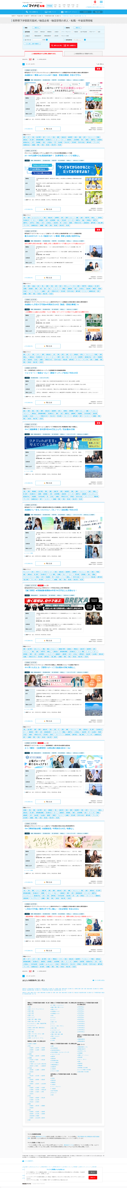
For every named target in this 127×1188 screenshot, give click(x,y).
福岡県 (31, 1111)
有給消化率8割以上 (55, 1050)
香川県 (37, 1105)
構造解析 (34, 491)
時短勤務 (38, 142)
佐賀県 (37, 1111)
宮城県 (43, 1047)
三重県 (31, 1081)
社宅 (33, 142)
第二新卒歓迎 (54, 1048)
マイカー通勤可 (55, 1062)
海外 (77, 6)
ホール (38, 890)
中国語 (97, 137)
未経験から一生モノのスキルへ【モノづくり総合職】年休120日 (51, 510)
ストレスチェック (93, 494)
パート (30, 291)
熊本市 (43, 1117)
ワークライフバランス (28, 577)
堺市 (43, 1091)
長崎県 (43, 1111)
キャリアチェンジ (35, 898)
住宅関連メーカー (55, 1011)
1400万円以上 (81, 1029)
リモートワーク (67, 416)
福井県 (43, 1075)
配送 (54, 137)
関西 (60, 6)
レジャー (53, 1019)
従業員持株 (86, 222)
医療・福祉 (31, 1011)
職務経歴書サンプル (83, 1047)
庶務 (72, 491)
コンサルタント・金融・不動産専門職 (37, 1023)
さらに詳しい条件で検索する (33, 43)
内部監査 (76, 354)
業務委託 (53, 1082)
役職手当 (78, 220)
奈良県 (37, 1089)
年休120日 (66, 142)
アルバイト (36, 291)
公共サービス (32, 1029)
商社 (52, 1015)
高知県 (31, 1107)
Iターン (63, 139)
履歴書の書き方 (81, 1049)
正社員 (65, 222)
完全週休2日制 (54, 1060)
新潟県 (31, 1069)
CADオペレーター (48, 571)
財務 (76, 137)
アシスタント (94, 411)
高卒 (98, 291)
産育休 (51, 734)
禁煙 (36, 288)
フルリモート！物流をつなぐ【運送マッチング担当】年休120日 (51, 373)
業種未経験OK (81, 1041)
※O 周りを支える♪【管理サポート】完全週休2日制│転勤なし (50, 667)
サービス (53, 1017)
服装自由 (25, 139)
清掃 (43, 354)
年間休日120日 (77, 222)
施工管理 (38, 137)
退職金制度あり (55, 1064)
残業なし (69, 577)
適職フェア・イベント (83, 1055)
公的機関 (53, 1038)
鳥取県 (31, 1097)
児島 (33, 137)
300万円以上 (81, 1007)
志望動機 (80, 1053)
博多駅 (99, 288)
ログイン (95, 4)
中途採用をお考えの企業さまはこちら (96, 7)
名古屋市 (44, 1083)
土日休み (75, 654)
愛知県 (43, 1079)
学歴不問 (87, 217)
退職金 (87, 139)
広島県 (31, 1099)
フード (53, 1023)
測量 (50, 491)
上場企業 (53, 1068)
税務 (80, 137)
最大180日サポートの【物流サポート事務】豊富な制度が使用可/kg (52, 236)
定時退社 (100, 217)
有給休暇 (56, 222)
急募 (82, 217)
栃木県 (37, 1055)
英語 (93, 571)
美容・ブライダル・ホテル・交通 (36, 1033)
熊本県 (31, 1113)
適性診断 (80, 1057)
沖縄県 (37, 1115)
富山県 (31, 1075)
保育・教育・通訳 (33, 1036)
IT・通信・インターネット (57, 1005)
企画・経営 (31, 1013)
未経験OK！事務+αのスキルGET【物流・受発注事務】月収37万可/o (53, 75)
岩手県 (37, 1047)
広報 (55, 729)
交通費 (24, 288)
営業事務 (71, 411)
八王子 (33, 959)
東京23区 (44, 1063)
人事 (54, 354)
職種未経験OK (81, 1039)
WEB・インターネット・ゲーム (36, 1038)
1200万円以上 (81, 1025)
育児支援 (77, 574)
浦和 (24, 137)
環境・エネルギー (55, 1036)
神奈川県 (53, 145)
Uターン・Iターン (82, 1059)
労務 (52, 286)
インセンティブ (56, 288)
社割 (44, 142)
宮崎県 (43, 1113)
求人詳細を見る (29, 128)
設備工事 (56, 491)
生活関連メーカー (55, 1013)
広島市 (37, 1101)
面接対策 (80, 1063)
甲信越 (49, 6)
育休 (82, 139)
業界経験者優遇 (39, 139)
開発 (46, 491)
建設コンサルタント (51, 649)
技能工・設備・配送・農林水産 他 (36, 1027)
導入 (43, 286)
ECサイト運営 (76, 286)
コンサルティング (55, 1030)
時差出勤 (65, 359)
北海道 (55, 4)
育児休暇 (74, 142)
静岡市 (31, 1083)
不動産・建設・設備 (56, 1032)
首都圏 (68, 4)
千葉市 (31, 1063)
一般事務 (65, 411)
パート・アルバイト (56, 1086)
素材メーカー (54, 1009)
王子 (29, 137)
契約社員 (101, 654)
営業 (29, 217)
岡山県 (43, 1097)
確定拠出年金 (26, 142)
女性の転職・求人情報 (83, 1071)
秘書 (77, 217)
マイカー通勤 (52, 574)
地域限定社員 (26, 145)
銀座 (24, 411)
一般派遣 (53, 1088)
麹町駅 (94, 288)
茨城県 (31, 1055)
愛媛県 (43, 1105)
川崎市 (36, 1066)
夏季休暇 (81, 654)
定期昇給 (89, 220)
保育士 (81, 354)
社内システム (37, 649)
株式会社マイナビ (41, 1136)
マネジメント (91, 137)
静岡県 (37, 1079)
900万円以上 (81, 1019)
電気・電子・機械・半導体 (35, 1019)
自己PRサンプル (82, 1051)
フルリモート (87, 416)
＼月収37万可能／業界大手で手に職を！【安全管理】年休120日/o (52, 909)
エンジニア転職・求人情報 (84, 1069)
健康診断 (70, 288)
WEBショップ (67, 286)
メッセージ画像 (29, 471)
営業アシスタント (69, 217)
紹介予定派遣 (54, 1090)
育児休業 (64, 220)
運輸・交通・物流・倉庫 (57, 1034)
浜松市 (37, 1083)
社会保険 (60, 142)
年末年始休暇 (87, 413)
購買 (58, 137)
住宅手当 (32, 222)
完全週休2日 (49, 139)
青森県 (31, 1047)
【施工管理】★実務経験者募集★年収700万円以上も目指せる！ (51, 590)
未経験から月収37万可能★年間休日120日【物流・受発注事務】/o (52, 304)
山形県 (37, 1049)
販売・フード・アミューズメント (36, 1009)
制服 (83, 220)
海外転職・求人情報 (83, 1067)
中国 (64, 6)
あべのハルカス (49, 964)
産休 (58, 220)
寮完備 (72, 496)
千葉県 (36, 1059)
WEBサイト (39, 571)
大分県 (37, 1113)
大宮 (24, 890)
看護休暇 (96, 496)
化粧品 (33, 286)
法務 (67, 354)
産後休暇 (64, 494)
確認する (92, 1177)
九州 (73, 6)
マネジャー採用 (55, 1071)
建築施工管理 (62, 649)
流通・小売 (54, 1021)
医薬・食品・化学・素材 (34, 1021)
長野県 (43, 1069)
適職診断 (80, 1065)
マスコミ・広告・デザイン (57, 1026)
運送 (45, 217)
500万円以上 (81, 1011)
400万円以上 (81, 1009)
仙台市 (31, 1052)
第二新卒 (32, 139)
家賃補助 (41, 220)
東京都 (47, 145)
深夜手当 (95, 220)
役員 (52, 1094)
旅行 (44, 137)
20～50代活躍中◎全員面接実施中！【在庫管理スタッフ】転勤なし (52, 156)
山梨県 (37, 1069)
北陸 (77, 4)
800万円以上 (81, 1017)
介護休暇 (64, 654)
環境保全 (76, 649)
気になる (97, 12)
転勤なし (93, 217)
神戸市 (31, 1093)
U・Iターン (56, 139)
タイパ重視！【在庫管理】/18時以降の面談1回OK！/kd (47, 748)
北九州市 (38, 1117)
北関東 (64, 4)
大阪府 (43, 1087)
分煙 (46, 220)
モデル (48, 137)
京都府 (37, 1087)
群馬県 (43, 1055)
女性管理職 (76, 139)
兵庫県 (31, 1089)
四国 (68, 6)
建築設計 (50, 810)
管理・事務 (31, 1031)
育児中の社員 (81, 142)
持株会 (37, 222)
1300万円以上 (81, 1027)
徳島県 (31, 1105)
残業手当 (93, 139)
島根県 (37, 1097)
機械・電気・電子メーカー (57, 1007)
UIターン (65, 574)
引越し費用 (100, 222)
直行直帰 (41, 579)
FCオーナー (54, 1092)
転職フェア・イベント (84, 1167)
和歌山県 (44, 1089)
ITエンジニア (26, 571)
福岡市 (31, 1117)
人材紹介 (53, 1084)
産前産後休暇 (47, 732)
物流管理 (70, 137)
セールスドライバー (36, 217)
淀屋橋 (24, 810)
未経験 (70, 222)
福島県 (43, 1049)
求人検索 (25, 1167)
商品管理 (77, 810)
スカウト (85, 12)
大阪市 (37, 1091)
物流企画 (64, 137)
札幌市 (34, 1043)
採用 (84, 137)
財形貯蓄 (99, 139)
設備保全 (69, 649)
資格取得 (69, 139)
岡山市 (31, 1101)
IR (70, 354)
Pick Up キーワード (34, 1167)
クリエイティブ (32, 1025)
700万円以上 (81, 1015)
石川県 (37, 1075)
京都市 (31, 1091)
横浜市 (31, 1066)
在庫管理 (57, 217)
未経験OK (53, 1066)
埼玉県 (59, 145)
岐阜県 (31, 1079)
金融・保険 (54, 1028)
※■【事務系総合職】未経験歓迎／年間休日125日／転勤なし (49, 828)
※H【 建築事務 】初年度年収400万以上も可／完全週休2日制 (50, 429)
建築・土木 (31, 1015)
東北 (60, 4)
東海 (55, 6)
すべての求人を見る (99, 980)
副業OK (53, 1056)
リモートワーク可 (55, 1054)
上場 (48, 291)
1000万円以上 (81, 1021)
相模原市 (44, 1066)
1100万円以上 (81, 1023)
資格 (79, 1061)
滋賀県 (31, 1087)
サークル (84, 291)
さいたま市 (37, 1063)
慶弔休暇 (89, 142)
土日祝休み (49, 142)
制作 (61, 286)
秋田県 (31, 1049)
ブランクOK (96, 142)
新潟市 (31, 1071)
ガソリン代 (70, 220)
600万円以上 (81, 1013)
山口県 (37, 1099)
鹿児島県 (32, 1115)
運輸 (44, 649)
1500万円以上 (81, 1031)
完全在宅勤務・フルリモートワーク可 (60, 1052)
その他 (53, 1040)
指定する (37, 27)
